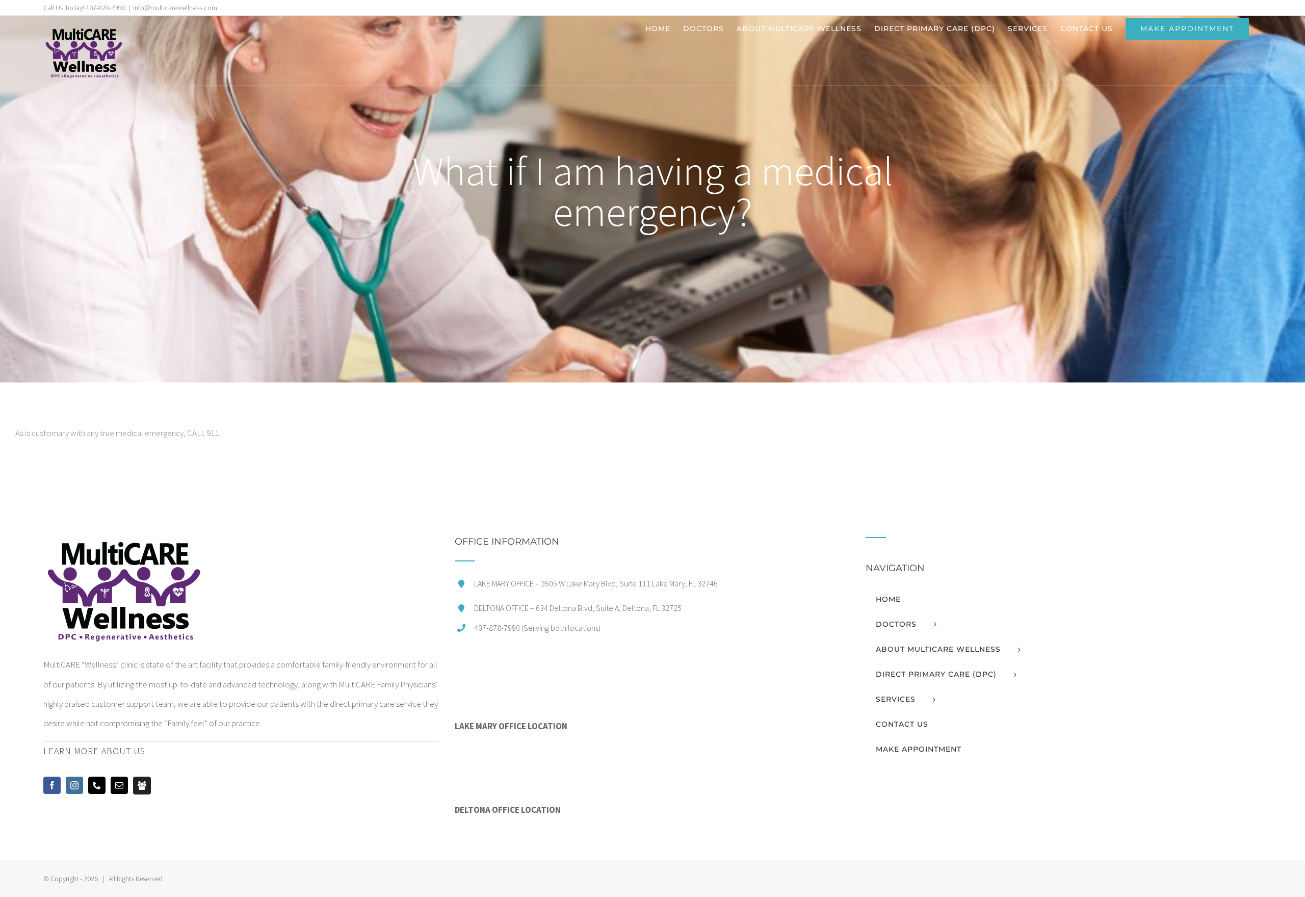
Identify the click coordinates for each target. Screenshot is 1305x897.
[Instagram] (74, 785)
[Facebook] (52, 785)
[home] (123, 546)
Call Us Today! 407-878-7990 (84, 7)
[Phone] (97, 785)
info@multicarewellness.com (175, 7)
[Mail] (119, 785)
